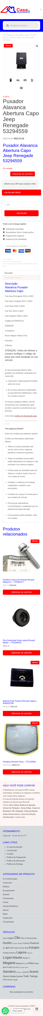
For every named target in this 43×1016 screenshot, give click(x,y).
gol (7, 947)
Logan (7, 957)
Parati (36, 963)
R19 (14, 967)
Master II (26, 958)
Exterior (6, 894)
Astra (5, 938)
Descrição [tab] (9, 273)
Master (17, 957)
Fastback (9, 263)
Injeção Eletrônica (10, 906)
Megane (9, 963)
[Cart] (37, 1009)
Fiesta (20, 943)
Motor (5, 914)
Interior (6, 910)
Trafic (26, 976)
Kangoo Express (9, 953)
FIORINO (25, 943)
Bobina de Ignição (27, 805)
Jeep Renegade (28, 263)
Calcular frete (12, 192)
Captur (10, 938)
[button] (37, 46)
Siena (6, 976)
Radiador (19, 811)
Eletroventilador (31, 811)
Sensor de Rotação (11, 808)
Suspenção (8, 918)
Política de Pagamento (16, 857)
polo (5, 967)
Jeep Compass (17, 263)
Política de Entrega (15, 864)
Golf (11, 948)
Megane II (20, 963)
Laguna (21, 952)
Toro (4, 265)
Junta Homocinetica (11, 814)
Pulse (35, 263)
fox (4, 948)
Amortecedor (8, 817)
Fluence (34, 943)
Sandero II (19, 972)
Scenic (34, 971)
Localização (12, 850)
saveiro (26, 972)
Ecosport (14, 943)
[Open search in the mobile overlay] (21, 25)
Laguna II (29, 953)
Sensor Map (26, 808)
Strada (12, 976)
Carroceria (18, 261)
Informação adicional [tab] (13, 277)
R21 (17, 967)
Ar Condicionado (10, 879)
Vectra (9, 980)
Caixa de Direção (28, 814)
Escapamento (9, 891)
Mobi (26, 963)
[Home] (4, 35)
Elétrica (6, 887)
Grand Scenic (18, 948)
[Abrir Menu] (41, 9)
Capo (6, 97)
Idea (26, 948)
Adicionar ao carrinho (22, 174)
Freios (5, 902)
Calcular (22, 213)
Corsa (29, 938)
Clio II (23, 938)
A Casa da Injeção (14, 847)
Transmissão (8, 922)
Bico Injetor (14, 805)
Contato (10, 854)
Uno (4, 979)
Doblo (34, 938)
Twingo (34, 976)
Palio (31, 963)
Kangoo (34, 947)
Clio (17, 938)
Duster (7, 942)
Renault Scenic (24, 967)
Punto (9, 967)
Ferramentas (8, 898)
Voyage (15, 980)
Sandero (9, 971)
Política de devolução (16, 861)
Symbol (19, 976)
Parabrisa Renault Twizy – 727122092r (19, 762)
